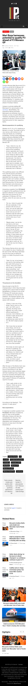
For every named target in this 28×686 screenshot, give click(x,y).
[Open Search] (23, 26)
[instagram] (14, 4)
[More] (7, 81)
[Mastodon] (19, 78)
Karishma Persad (15, 576)
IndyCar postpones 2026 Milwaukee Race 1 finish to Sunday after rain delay (17, 538)
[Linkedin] (13, 78)
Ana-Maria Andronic (8, 46)
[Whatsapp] (4, 81)
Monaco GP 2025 (8, 468)
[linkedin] (16, 4)
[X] (7, 78)
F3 (20, 456)
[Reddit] (10, 78)
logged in (13, 508)
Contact (20, 664)
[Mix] (22, 78)
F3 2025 (6, 459)
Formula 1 (11, 600)
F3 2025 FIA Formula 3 (17, 459)
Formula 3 (6, 31)
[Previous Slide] (21, 632)
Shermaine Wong (15, 531)
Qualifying (5, 87)
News (11, 31)
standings (5, 110)
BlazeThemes (17, 683)
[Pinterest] (16, 78)
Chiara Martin (14, 543)
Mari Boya (6, 465)
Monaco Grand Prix (9, 471)
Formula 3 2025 (16, 462)
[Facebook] (4, 78)
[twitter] (12, 4)
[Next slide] (23, 632)
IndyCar (11, 621)
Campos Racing (12, 456)
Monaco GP (15, 465)
